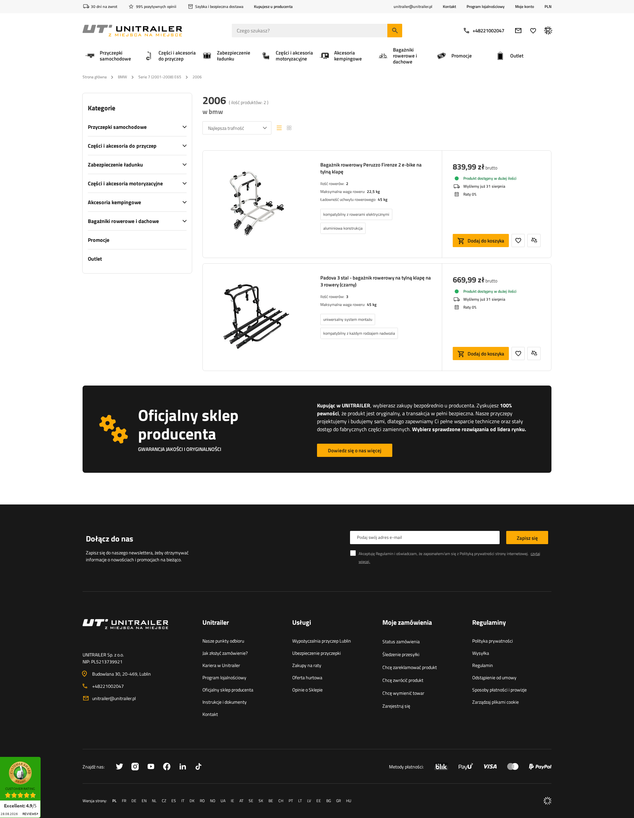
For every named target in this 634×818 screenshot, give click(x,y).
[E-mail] (518, 30)
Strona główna (95, 77)
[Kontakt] (137, 632)
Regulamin (482, 665)
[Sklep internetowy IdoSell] (547, 801)
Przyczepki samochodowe (117, 127)
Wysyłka (480, 653)
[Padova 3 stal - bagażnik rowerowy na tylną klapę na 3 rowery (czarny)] (256, 317)
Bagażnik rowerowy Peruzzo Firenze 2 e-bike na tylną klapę (371, 168)
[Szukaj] (394, 30)
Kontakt (449, 6)
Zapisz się (527, 538)
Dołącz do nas (109, 538)
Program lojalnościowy (486, 6)
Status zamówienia (401, 641)
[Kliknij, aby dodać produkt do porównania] (534, 240)
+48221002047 (488, 30)
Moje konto (524, 6)
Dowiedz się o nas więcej (354, 450)
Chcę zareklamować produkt (409, 667)
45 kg (382, 199)
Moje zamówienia (407, 622)
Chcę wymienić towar (403, 692)
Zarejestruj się (396, 705)
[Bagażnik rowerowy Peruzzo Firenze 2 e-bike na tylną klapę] (256, 204)
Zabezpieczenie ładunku (115, 164)
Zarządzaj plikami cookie (495, 701)
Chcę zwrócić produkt (402, 680)
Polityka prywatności (492, 640)
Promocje (98, 240)
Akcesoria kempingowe (114, 202)
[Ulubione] (533, 30)
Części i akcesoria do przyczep (122, 146)
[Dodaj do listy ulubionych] (518, 240)
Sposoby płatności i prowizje (499, 689)
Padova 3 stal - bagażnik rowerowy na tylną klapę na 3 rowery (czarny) (375, 281)
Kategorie (101, 108)
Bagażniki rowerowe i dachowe (123, 221)
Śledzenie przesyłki (400, 654)
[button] (44, 759)
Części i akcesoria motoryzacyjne (125, 183)
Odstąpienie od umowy (494, 677)
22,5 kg (373, 191)
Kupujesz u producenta (273, 6)
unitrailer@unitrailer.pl (114, 698)
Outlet (95, 259)
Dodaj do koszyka (486, 240)
